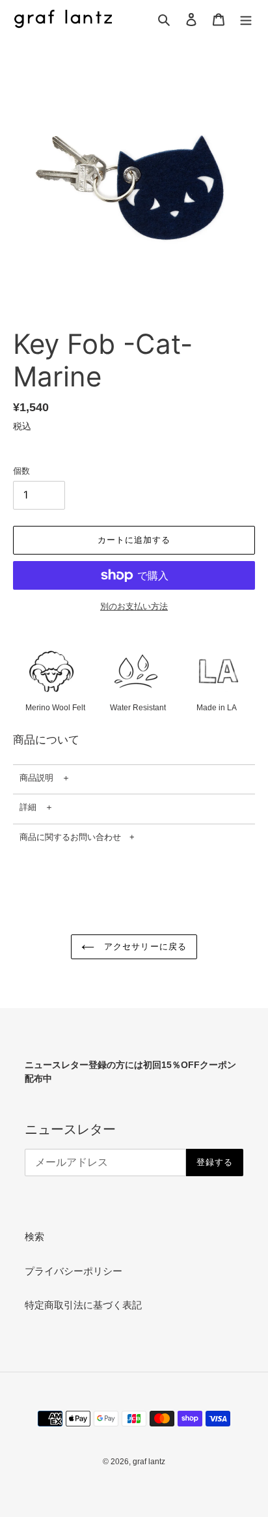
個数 (21, 471)
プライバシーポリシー (73, 1271)
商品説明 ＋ (45, 778)
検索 (34, 1236)
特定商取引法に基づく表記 (83, 1304)
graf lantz (149, 1461)
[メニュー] (246, 19)
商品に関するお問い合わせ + (77, 837)
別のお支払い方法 (134, 606)
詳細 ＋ (36, 807)
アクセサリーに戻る (143, 946)
